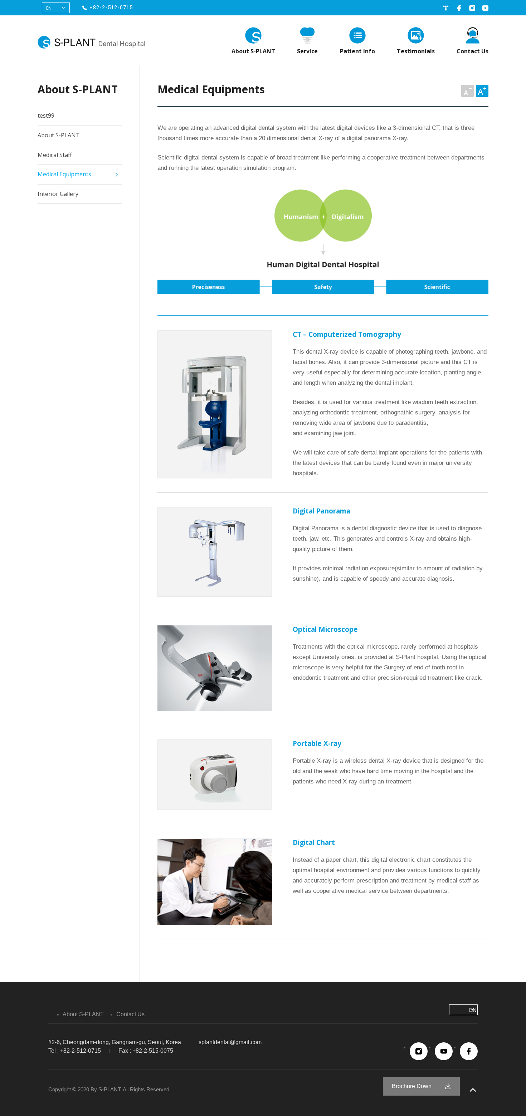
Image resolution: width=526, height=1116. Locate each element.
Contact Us (472, 51)
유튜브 (485, 8)
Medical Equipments (64, 174)
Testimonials (416, 51)
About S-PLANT (253, 51)
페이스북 (459, 8)
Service (307, 51)
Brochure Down (412, 1086)
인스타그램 (472, 8)
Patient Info (357, 51)
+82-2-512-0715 (111, 7)
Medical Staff (55, 155)
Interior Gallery (58, 194)
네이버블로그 (446, 8)
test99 (46, 115)
